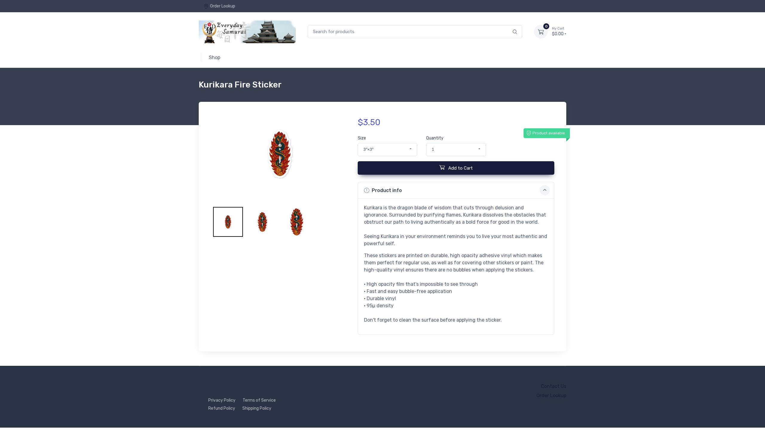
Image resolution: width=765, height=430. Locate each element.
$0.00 (558, 31)
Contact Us (553, 386)
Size (362, 138)
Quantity (434, 138)
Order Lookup (222, 6)
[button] (387, 149)
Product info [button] (387, 190)
